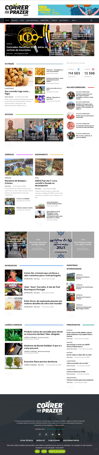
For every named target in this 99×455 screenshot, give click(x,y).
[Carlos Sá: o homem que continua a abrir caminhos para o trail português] (13, 276)
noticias (9, 44)
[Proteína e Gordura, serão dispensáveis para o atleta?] (40, 80)
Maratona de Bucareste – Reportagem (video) (84, 307)
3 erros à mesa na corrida (76, 372)
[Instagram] (46, 434)
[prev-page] (6, 145)
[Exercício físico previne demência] (13, 363)
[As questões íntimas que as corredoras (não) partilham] (71, 126)
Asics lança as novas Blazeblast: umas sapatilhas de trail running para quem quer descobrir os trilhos (55, 215)
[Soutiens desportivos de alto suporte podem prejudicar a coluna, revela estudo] (71, 95)
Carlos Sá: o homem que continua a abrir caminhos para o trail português (42, 274)
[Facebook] (40, 434)
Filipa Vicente (9, 97)
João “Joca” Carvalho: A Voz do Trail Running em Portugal (42, 288)
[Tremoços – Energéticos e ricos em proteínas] (40, 71)
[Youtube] (59, 434)
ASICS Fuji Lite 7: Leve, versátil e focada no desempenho (46, 183)
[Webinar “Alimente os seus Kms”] (40, 99)
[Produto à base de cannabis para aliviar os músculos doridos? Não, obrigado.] (13, 335)
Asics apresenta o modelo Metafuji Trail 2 (54, 203)
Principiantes (71, 377)
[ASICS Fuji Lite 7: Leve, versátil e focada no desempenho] (83, 48)
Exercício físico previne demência (40, 361)
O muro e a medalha (23, 198)
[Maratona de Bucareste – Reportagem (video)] (71, 307)
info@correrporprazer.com (54, 429)
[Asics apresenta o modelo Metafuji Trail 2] (40, 205)
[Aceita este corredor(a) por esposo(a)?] (71, 116)
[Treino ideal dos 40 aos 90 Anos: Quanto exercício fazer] (83, 32)
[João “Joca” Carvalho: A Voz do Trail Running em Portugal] (13, 290)
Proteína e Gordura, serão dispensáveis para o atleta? (54, 80)
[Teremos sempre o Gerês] (10, 210)
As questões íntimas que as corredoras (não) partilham (85, 126)
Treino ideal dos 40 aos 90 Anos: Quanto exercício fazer (33, 137)
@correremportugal (44, 351)
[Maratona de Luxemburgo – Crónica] (71, 287)
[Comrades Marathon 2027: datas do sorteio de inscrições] (27, 40)
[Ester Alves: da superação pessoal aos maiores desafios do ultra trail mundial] (13, 304)
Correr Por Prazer (72, 349)
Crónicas (8, 178)
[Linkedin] (52, 434)
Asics (37, 178)
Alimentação (9, 88)
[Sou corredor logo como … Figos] (19, 77)
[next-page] (10, 145)
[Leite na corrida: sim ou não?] (40, 90)
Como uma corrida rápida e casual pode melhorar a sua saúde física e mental (79, 334)
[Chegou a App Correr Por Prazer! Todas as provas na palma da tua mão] (61, 32)
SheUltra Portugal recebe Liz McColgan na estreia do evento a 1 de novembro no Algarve (85, 106)
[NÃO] (96, 448)
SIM (37, 451)
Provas (60, 238)
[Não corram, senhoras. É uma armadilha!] (71, 135)
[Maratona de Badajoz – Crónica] (19, 167)
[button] (91, 20)
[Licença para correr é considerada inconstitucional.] (61, 48)
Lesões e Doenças (30, 337)
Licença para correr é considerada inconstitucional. (53, 137)
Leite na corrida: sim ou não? (77, 363)
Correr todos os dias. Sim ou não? (79, 355)
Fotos (38, 239)
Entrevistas (28, 279)
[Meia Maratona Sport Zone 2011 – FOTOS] (83, 245)
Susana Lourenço (43, 337)
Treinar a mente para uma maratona (80, 380)
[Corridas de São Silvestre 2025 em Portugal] (61, 245)
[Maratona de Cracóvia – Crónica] (71, 297)
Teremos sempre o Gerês (25, 208)
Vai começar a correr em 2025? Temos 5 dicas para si (78, 345)
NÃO (44, 451)
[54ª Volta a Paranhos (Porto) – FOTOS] (38, 245)
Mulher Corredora (83, 92)
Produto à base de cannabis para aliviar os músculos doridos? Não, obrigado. (43, 332)
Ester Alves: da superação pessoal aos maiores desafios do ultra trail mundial (43, 302)
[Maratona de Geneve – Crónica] (71, 277)
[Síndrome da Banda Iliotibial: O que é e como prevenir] (13, 349)
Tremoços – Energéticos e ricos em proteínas (54, 70)
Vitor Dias (8, 186)
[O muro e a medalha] (10, 201)
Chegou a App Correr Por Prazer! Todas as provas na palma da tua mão (14, 137)
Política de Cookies (57, 451)
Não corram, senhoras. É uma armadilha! (84, 136)
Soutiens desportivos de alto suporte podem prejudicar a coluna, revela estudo (84, 96)
